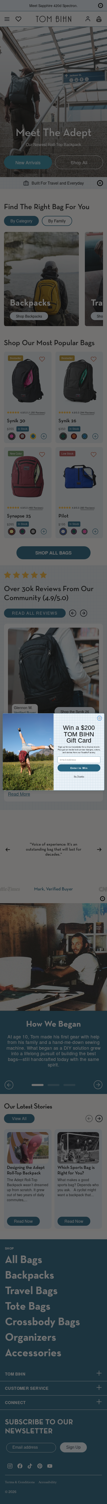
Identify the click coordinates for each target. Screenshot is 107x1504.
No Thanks (79, 776)
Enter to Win (79, 768)
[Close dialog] (99, 718)
